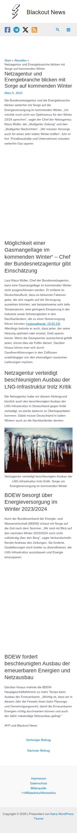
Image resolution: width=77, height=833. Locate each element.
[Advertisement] (38, 190)
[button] (58, 30)
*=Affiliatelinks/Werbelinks (38, 793)
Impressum (38, 778)
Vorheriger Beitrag (38, 740)
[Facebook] (7, 30)
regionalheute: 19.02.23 (43, 323)
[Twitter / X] (25, 30)
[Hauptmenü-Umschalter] (68, 29)
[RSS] (34, 30)
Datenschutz (38, 783)
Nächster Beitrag (38, 750)
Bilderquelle (38, 788)
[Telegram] (16, 30)
